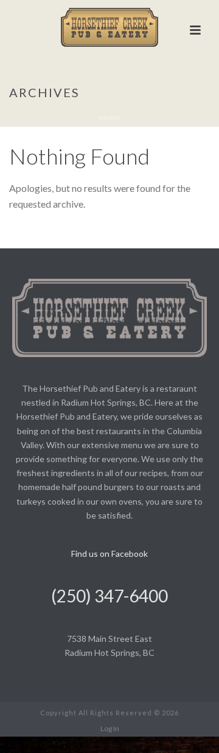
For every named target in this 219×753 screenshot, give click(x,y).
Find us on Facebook (109, 553)
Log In (109, 728)
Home (110, 117)
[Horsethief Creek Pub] (109, 27)
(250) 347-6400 (109, 595)
